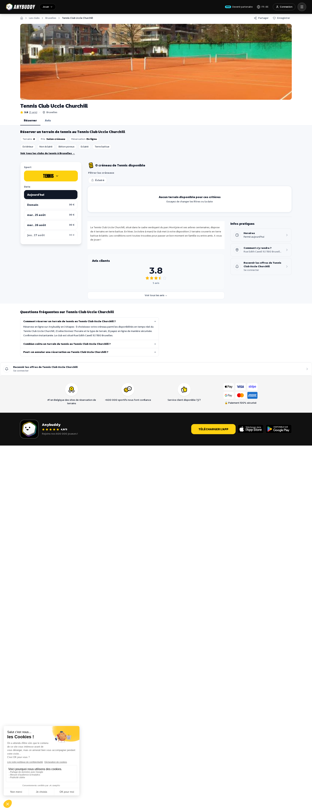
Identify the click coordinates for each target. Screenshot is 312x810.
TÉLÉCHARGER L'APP (213, 429)
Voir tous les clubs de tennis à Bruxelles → (47, 153)
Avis (48, 120)
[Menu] (302, 7)
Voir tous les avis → (156, 295)
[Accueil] (21, 18)
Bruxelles (50, 18)
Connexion (286, 7)
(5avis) (33, 112)
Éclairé (99, 180)
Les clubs (34, 18)
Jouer (46, 7)
